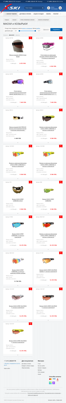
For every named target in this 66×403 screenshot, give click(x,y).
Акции (39, 374)
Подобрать (56, 29)
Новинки (5, 35)
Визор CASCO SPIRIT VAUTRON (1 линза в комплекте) (17, 306)
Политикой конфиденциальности (36, 393)
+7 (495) (10, 361)
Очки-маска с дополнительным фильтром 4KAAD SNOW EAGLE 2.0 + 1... (17, 92)
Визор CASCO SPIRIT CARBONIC (48, 200)
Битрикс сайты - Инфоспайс (55, 400)
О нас (39, 363)
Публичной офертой (33, 395)
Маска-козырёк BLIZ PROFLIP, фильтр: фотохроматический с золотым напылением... (17, 128)
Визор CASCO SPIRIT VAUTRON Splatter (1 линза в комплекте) (48, 270)
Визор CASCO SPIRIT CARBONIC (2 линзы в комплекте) (18, 235)
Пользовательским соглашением (52, 393)
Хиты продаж (41, 372)
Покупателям (57, 14)
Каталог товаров (42, 368)
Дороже (18, 35)
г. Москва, (6, 363)
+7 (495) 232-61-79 (31, 1)
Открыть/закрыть (17, 71)
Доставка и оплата (25, 14)
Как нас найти (41, 365)
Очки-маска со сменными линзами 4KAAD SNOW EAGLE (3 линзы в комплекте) (48, 56)
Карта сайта (7, 368)
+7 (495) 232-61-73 (9, 1)
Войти (52, 7)
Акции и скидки (39, 14)
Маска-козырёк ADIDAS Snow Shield (17, 55)
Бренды (40, 370)
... (60, 13)
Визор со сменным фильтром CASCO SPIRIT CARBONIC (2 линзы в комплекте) (48, 128)
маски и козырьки (27, 28)
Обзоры (48, 14)
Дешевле (11, 35)
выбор (38, 28)
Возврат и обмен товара (28, 365)
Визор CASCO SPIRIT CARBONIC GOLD (18, 200)
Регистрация (54, 8)
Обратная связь (26, 368)
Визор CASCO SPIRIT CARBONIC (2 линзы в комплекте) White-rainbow (17, 271)
